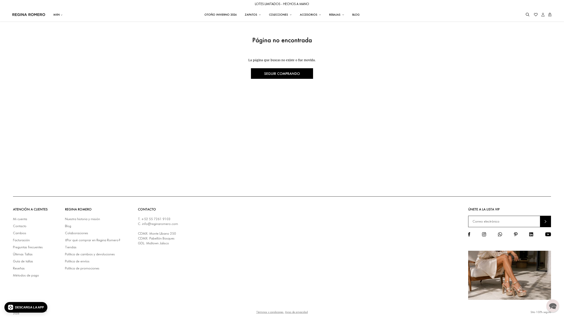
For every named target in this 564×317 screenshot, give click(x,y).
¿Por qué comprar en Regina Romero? (92, 240)
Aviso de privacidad (296, 312)
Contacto (19, 226)
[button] (527, 15)
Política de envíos (77, 261)
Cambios (19, 233)
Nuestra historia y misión (82, 219)
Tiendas (70, 247)
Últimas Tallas (23, 254)
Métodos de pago (26, 275)
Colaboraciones (76, 233)
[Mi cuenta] (543, 15)
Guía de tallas (23, 261)
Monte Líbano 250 (162, 234)
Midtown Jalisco (157, 243)
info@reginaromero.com (160, 224)
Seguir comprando (282, 73)
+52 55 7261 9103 (156, 219)
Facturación (21, 240)
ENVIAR (545, 221)
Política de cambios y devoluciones (90, 254)
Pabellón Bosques (161, 238)
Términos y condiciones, (270, 312)
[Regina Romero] (29, 14)
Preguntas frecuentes (28, 247)
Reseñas (19, 268)
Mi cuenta (20, 219)
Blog (68, 226)
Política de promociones (82, 268)
